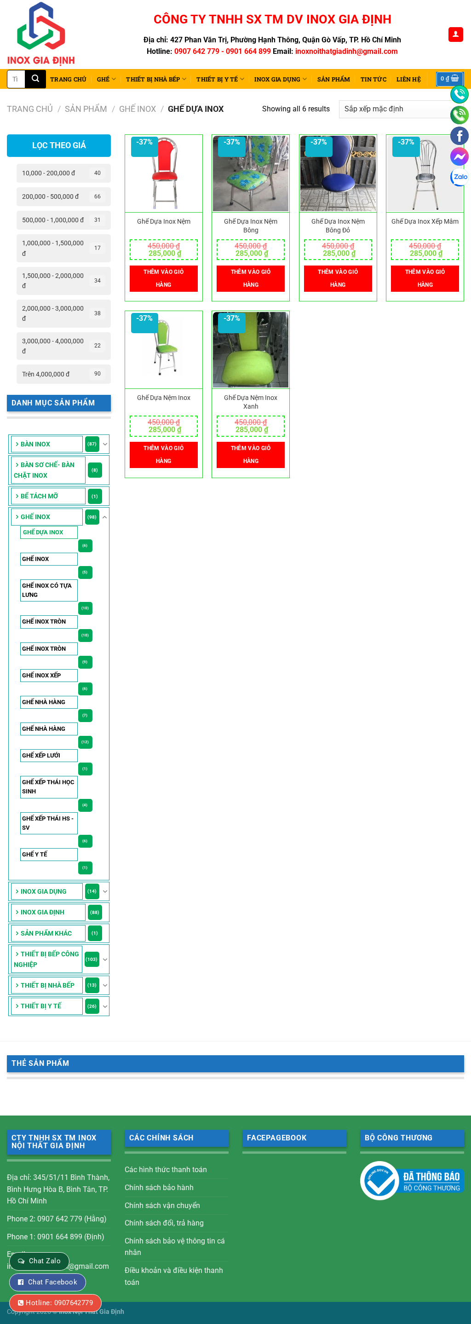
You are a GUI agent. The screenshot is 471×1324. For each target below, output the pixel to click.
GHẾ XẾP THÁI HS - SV (48, 823)
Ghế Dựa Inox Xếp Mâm (425, 221)
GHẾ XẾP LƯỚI (41, 755)
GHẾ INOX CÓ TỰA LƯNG (47, 590)
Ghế (103, 79)
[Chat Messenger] (459, 156)
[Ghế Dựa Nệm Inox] (163, 350)
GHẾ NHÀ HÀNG (43, 702)
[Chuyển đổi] (105, 444)
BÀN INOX (35, 444)
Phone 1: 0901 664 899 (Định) (55, 1236)
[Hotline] (459, 94)
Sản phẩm (333, 79)
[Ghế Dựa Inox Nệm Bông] (250, 174)
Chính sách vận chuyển (162, 1205)
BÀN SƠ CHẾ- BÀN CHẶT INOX (44, 470)
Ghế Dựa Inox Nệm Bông (250, 226)
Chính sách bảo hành (159, 1187)
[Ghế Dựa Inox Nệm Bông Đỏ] (338, 174)
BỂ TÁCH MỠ (39, 496)
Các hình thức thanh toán (166, 1169)
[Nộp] (35, 79)
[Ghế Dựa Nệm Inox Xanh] (250, 350)
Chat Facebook (52, 1282)
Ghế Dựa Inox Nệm (163, 221)
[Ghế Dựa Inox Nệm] (163, 174)
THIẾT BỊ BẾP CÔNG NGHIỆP (46, 959)
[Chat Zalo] (459, 177)
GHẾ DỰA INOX (43, 532)
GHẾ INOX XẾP (41, 675)
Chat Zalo (45, 1261)
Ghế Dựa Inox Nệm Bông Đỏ (338, 226)
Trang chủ (68, 79)
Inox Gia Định (42, 912)
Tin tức (373, 79)
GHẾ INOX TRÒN (44, 621)
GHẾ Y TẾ (34, 854)
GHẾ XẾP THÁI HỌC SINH (48, 787)
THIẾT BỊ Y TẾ (217, 79)
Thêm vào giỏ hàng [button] (164, 278)
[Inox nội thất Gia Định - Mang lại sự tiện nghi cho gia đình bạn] (45, 34)
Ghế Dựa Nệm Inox (163, 398)
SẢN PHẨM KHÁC (46, 933)
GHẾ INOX (137, 109)
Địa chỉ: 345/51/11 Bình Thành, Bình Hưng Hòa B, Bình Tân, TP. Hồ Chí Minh (58, 1189)
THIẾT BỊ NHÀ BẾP (153, 79)
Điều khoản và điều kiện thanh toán (174, 1276)
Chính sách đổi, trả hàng (164, 1223)
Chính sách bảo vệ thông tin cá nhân (175, 1247)
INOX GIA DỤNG (277, 79)
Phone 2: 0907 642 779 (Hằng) (57, 1218)
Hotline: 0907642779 (59, 1303)
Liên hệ (408, 79)
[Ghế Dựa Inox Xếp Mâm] (425, 174)
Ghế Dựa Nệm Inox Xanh (250, 402)
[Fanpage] (459, 136)
